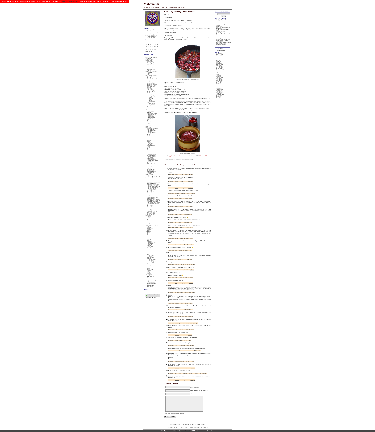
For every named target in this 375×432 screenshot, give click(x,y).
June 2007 (218, 73)
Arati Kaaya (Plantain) (152, 178)
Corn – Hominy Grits (151, 130)
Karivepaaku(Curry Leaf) (152, 197)
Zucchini (149, 273)
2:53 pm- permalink (203, 155)
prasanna (177, 368)
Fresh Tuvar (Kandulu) (152, 189)
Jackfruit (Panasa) (151, 145)
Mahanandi (151, 3)
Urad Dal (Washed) (151, 93)
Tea (148, 74)
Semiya (150, 100)
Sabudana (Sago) (151, 107)
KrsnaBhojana (178, 323)
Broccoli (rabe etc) (151, 237)
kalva (176, 283)
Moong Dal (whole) (151, 85)
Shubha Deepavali (220, 31)
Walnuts (149, 125)
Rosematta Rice (150, 68)
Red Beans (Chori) (151, 90)
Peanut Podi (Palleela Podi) (222, 29)
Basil (148, 233)
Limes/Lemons (150, 250)
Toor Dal (149, 92)
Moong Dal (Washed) (152, 84)
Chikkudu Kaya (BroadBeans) (153, 186)
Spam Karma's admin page (70, 1)
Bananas (149, 140)
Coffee (148, 73)
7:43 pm (190, 303)
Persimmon (149, 148)
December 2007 (219, 66)
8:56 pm (192, 361)
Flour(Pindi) (148, 127)
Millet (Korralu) (152, 104)
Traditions (149, 173)
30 (154, 49)
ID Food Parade (150, 276)
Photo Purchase (201, 424)
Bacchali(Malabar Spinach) (153, 180)
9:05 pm (205, 373)
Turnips (148, 272)
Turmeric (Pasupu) (151, 166)
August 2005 (219, 95)
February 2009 (219, 54)
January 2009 (219, 55)
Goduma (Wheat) (151, 96)
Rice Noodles (150, 65)
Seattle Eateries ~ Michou (222, 40)
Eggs (147, 126)
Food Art (149, 168)
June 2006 (218, 84)
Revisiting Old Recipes (151, 221)
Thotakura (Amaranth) (152, 211)
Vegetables (148, 231)
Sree (148, 284)
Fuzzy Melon (150, 190)
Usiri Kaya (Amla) (151, 212)
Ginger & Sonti (150, 191)
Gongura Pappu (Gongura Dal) (223, 39)
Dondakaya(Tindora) (151, 188)
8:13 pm (191, 277)
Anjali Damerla (150, 281)
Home (171, 424)
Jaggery (149, 227)
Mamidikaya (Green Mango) (153, 199)
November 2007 (219, 67)
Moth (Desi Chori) (151, 86)
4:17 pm (190, 259)
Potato (148, 263)
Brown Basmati (150, 62)
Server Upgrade (219, 41)
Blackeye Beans (150, 76)
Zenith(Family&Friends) (151, 280)
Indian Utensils (150, 170)
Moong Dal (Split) (151, 83)
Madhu (176, 227)
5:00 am (193, 368)
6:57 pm (193, 193)
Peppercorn (149, 162)
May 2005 (218, 98)
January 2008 (219, 65)
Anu (175, 259)
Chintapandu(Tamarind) (152, 187)
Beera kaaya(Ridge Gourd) (153, 181)
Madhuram (177, 193)
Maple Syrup (150, 228)
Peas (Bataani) (150, 257)
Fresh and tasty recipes (180, 350)
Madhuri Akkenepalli (151, 283)
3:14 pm (189, 340)
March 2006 (219, 88)
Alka (176, 214)
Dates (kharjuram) (151, 117)
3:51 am (191, 309)
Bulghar (150, 97)
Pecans (148, 120)
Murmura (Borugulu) (151, 63)
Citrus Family (150, 143)
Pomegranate (150, 149)
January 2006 (219, 90)
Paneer (148, 219)
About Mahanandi (150, 29)
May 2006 (218, 86)
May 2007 (218, 74)
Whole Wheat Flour (151, 138)
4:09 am (199, 350)
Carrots (148, 240)
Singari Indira (184, 427)
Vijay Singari (150, 286)
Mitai (148, 175)
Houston (149, 275)
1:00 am (190, 198)
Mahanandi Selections (152, 278)
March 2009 (219, 53)
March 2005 (219, 101)
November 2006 (219, 80)
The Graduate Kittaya (221, 43)
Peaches (149, 147)
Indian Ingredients (151, 169)
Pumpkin (149, 266)
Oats (148, 106)
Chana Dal (149, 77)
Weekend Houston (220, 23)
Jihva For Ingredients (150, 214)
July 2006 (218, 83)
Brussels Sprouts (151, 238)
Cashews (149, 112)
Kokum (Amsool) (150, 158)
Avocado (149, 232)
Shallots (150, 256)
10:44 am (191, 316)
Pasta (150, 99)
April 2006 (218, 87)
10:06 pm (190, 335)
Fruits (147, 139)
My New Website (221, 50)
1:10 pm (190, 222)
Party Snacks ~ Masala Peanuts (223, 42)
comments (177, 20)
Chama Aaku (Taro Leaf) (152, 185)
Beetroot (149, 234)
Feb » (150, 51)
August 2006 (219, 82)
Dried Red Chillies (153, 261)
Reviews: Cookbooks (151, 171)
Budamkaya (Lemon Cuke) (153, 184)
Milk (148, 218)
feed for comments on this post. (174, 413)
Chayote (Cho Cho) (151, 242)
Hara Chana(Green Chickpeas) (151, 194)
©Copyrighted (173, 155)
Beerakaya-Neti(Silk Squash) (153, 182)
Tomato (148, 271)
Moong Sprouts (150, 224)
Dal (191, 20)
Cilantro (176, 188)
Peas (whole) (150, 89)
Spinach (149, 268)
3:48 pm (191, 181)
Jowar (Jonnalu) (152, 103)
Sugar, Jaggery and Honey (152, 225)
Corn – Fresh (150, 243)
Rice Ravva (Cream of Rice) (153, 67)
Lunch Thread (219, 20)
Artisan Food (148, 58)
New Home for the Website (222, 19)
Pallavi (176, 174)
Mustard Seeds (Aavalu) (152, 160)
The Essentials (150, 172)
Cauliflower (149, 241)
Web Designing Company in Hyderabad (184, 373)
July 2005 (218, 96)
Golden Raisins (150, 119)
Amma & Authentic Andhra (151, 57)
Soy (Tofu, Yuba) (151, 91)
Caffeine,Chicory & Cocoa (151, 71)
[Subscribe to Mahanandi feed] (153, 295)
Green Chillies (152, 262)
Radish (148, 267)
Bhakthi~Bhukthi (149, 59)
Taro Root (149, 270)
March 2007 (219, 76)
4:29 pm (192, 269)
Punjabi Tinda (150, 205)
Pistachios (149, 121)
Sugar (148, 230)
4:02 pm (190, 250)
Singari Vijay (193, 427)
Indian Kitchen (149, 167)
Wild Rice (149, 70)
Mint (148, 252)
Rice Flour (149, 135)
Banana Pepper (152, 259)
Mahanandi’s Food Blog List (153, 31)
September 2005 (220, 94)
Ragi (150, 105)
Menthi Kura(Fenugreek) (152, 201)
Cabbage (149, 239)
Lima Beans (149, 249)
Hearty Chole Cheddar (221, 21)
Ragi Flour (149, 134)
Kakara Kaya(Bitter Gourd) (153, 196)
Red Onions (151, 255)
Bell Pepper (151, 260)
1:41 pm (192, 329)
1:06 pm (190, 214)
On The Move (219, 32)
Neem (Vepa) (150, 161)
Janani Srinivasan (151, 282)
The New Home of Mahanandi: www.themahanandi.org (178, 159)
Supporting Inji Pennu (221, 44)
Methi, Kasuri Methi (151, 159)
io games (177, 380)
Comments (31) (167, 156)
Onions (148, 254)
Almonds (149, 110)
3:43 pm (191, 174)
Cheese (149, 216)
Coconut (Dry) (150, 115)
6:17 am (191, 283)
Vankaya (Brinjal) (151, 213)
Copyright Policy (150, 30)
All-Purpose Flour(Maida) (152, 128)
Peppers (149, 258)
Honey (148, 226)
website (192, 394)
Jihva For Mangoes (151, 34)
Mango (148, 146)
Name (191, 387)
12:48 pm (192, 264)
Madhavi (177, 335)
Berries (148, 141)
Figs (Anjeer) (150, 118)
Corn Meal (149, 131)
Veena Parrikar (150, 285)
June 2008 (218, 60)
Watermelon (149, 152)
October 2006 (219, 81)
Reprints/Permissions (190, 424)
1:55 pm (191, 227)
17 (155, 46)
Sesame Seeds (185, 155)
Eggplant (149, 245)
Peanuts (149, 87)
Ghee (148, 217)
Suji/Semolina (152, 101)
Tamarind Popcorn (220, 35)
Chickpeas (149, 79)
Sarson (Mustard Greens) (152, 206)
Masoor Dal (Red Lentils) (152, 82)
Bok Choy (149, 235)
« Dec (147, 51)
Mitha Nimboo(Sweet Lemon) (153, 202)
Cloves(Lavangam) (151, 155)
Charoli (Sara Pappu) (152, 113)
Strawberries (150, 150)
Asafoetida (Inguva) (151, 154)
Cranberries (180, 155)
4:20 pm (191, 188)
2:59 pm (191, 238)
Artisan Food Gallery (151, 36)
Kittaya (148, 277)
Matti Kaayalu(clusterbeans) (153, 200)
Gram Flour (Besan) (151, 132)
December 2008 (219, 56)
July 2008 (218, 59)
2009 (217, 30)
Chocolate (149, 72)
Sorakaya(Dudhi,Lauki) (152, 209)
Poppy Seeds (150, 122)
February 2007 (219, 77)
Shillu (176, 206)
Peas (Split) (149, 88)
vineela (176, 181)
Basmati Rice (150, 61)
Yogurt (148, 220)
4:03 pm (196, 323)
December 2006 (219, 79)
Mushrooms (149, 253)
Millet (148, 102)
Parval (148, 204)
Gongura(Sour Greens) (152, 192)
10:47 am (192, 292)
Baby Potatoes (152, 264)
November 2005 (219, 92)
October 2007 (219, 68)
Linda (176, 277)
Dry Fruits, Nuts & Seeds (151, 109)
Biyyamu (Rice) (149, 60)
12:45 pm (191, 345)
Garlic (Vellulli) (150, 157)
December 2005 (219, 91)
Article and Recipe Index (151, 35)
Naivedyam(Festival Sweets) (153, 176)
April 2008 (218, 62)
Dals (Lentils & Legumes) (151, 75)
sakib (176, 345)
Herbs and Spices (150, 153)
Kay (176, 222)
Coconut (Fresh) (150, 116)
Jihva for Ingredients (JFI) (151, 33)
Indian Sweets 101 (150, 174)
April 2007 (218, 75)
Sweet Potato (150, 269)
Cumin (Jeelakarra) (151, 156)
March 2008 (219, 63)
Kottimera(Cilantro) (151, 198)
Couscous (151, 98)
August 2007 (219, 70)
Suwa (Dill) (149, 210)
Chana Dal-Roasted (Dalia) (153, 78)
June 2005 (218, 97)
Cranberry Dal (219, 26)
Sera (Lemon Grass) (151, 207)
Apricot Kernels (150, 111)
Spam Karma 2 (185, 431)
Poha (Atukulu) (150, 64)
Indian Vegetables (150, 177)
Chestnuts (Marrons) (151, 114)
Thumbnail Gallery (151, 37)
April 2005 (218, 100)
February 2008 (219, 64)
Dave (177, 431)
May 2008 (218, 61)
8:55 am (190, 206)
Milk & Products (149, 215)
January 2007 (219, 78)
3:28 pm (192, 244)
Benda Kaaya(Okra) (151, 183)
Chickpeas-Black (150, 81)
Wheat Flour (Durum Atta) (152, 136)
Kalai (176, 250)
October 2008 (219, 58)
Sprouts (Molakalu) (150, 223)
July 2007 (218, 72)
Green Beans (150, 247)
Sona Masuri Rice (151, 69)
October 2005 (219, 93)
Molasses (149, 229)
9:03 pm (193, 380)
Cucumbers (149, 244)
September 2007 (220, 69)
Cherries (149, 142)
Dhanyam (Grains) (150, 95)
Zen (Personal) (149, 274)
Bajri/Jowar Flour (150, 129)
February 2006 (219, 89)
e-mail (191, 390)
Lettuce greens (150, 248)
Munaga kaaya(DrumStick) (153, 203)
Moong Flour (150, 133)
